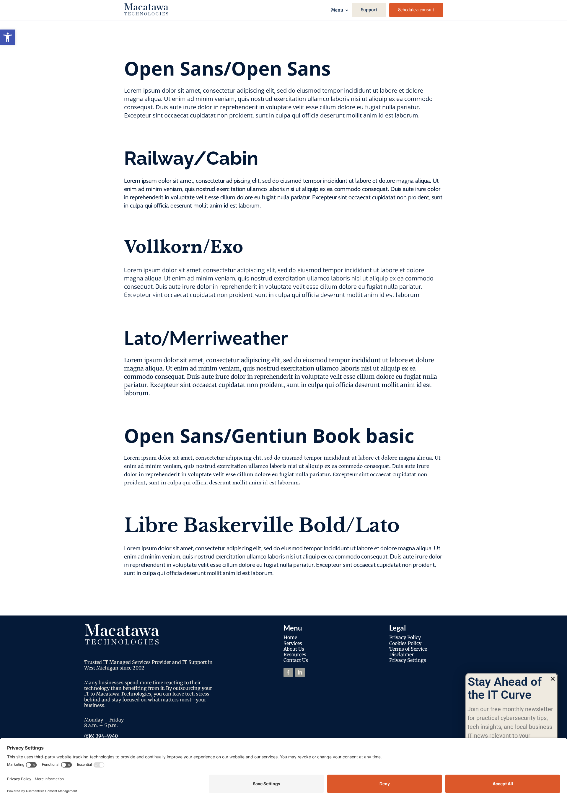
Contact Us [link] (296, 660)
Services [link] (293, 643)
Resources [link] (295, 654)
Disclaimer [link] (401, 654)
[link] (7, 37)
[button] (552, 679)
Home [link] (290, 637)
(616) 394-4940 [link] (101, 736)
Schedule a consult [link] (416, 9)
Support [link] (369, 9)
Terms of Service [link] (408, 649)
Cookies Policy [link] (405, 643)
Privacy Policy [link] (405, 637)
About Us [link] (294, 649)
